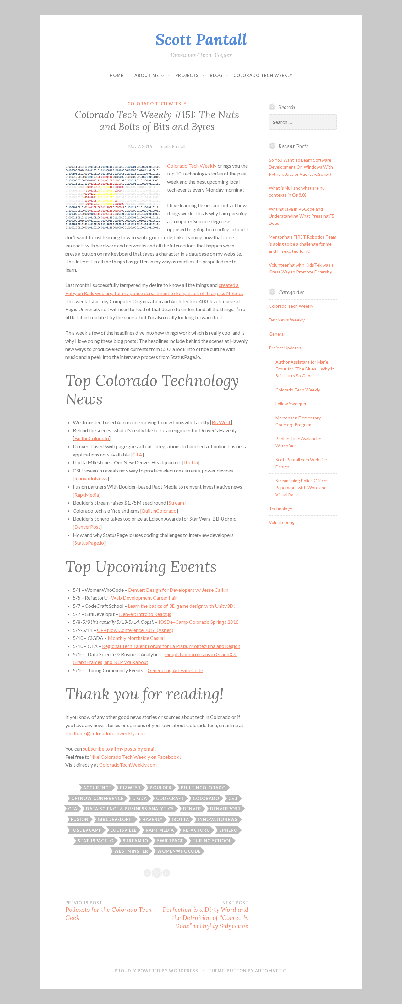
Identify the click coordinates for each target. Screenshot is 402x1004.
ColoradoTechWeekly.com (128, 765)
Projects (187, 75)
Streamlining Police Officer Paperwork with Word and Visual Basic (301, 487)
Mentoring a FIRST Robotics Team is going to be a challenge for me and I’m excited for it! (302, 244)
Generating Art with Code (175, 670)
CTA (137, 454)
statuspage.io (96, 840)
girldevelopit (115, 819)
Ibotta (191, 462)
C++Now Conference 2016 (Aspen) (135, 630)
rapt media (160, 830)
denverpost (225, 808)
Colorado (206, 798)
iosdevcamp (86, 830)
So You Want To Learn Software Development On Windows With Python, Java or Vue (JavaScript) (301, 167)
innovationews (218, 819)
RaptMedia (86, 495)
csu (233, 798)
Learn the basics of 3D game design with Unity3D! (181, 606)
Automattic (270, 970)
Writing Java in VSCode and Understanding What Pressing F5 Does (301, 216)
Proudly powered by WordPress (156, 970)
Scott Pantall (201, 39)
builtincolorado (203, 787)
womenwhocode (179, 851)
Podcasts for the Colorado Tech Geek (108, 910)
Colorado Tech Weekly (262, 75)
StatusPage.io (89, 543)
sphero (228, 830)
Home (116, 75)
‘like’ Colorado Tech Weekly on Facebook (134, 757)
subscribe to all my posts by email (119, 749)
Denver (192, 808)
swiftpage (170, 840)
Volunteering (282, 522)
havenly (152, 819)
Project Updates (285, 347)
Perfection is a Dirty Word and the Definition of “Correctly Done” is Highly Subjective (205, 915)
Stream (176, 502)
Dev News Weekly (287, 319)
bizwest (130, 787)
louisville (124, 830)
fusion (80, 819)
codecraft (170, 798)
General (277, 334)
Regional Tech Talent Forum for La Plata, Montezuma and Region (171, 646)
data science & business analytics (130, 808)
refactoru (196, 830)
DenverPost (87, 527)
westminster (131, 851)
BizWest (221, 422)
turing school (212, 840)
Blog (216, 75)
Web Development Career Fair (144, 598)
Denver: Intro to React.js (145, 614)
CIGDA (139, 798)
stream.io (135, 840)
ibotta (180, 819)
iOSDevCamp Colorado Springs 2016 (199, 622)
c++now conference (97, 798)
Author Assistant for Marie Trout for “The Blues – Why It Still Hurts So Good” (304, 369)
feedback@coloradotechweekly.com (105, 733)
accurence (97, 787)
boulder (161, 787)
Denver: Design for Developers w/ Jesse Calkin (178, 590)
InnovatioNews (90, 478)
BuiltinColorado (91, 438)
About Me (146, 75)
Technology (280, 508)
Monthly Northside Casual (136, 638)
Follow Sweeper (291, 403)
